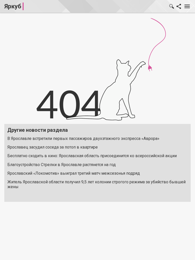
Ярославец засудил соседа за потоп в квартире (52, 147)
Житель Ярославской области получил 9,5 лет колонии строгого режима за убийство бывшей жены (96, 184)
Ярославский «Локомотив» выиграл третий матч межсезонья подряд (73, 173)
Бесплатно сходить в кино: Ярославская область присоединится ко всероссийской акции (92, 155)
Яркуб (12, 6)
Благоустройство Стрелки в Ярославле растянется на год (61, 164)
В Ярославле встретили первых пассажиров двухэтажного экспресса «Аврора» (83, 138)
